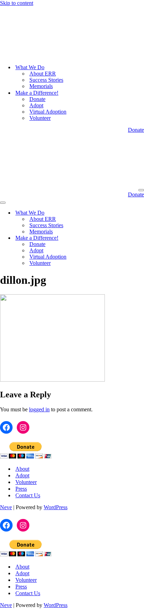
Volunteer (40, 72)
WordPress (55, 416)
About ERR (42, 28)
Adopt (36, 60)
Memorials (41, 40)
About (22, 377)
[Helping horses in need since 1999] (37, 9)
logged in (39, 318)
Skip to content (16, 3)
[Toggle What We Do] (122, 121)
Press (21, 397)
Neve (6, 416)
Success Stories (46, 34)
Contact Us (27, 404)
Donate (37, 53)
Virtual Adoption (47, 66)
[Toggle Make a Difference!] (122, 147)
